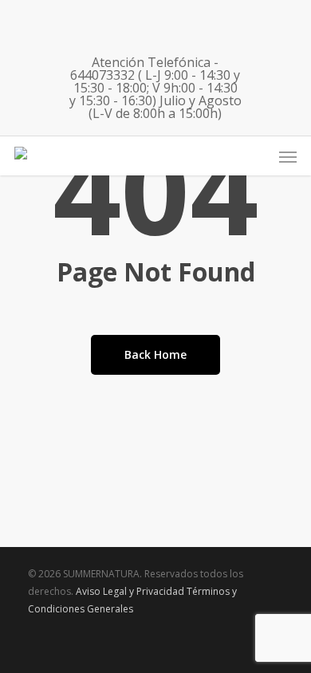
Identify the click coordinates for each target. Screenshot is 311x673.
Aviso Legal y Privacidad (130, 591)
